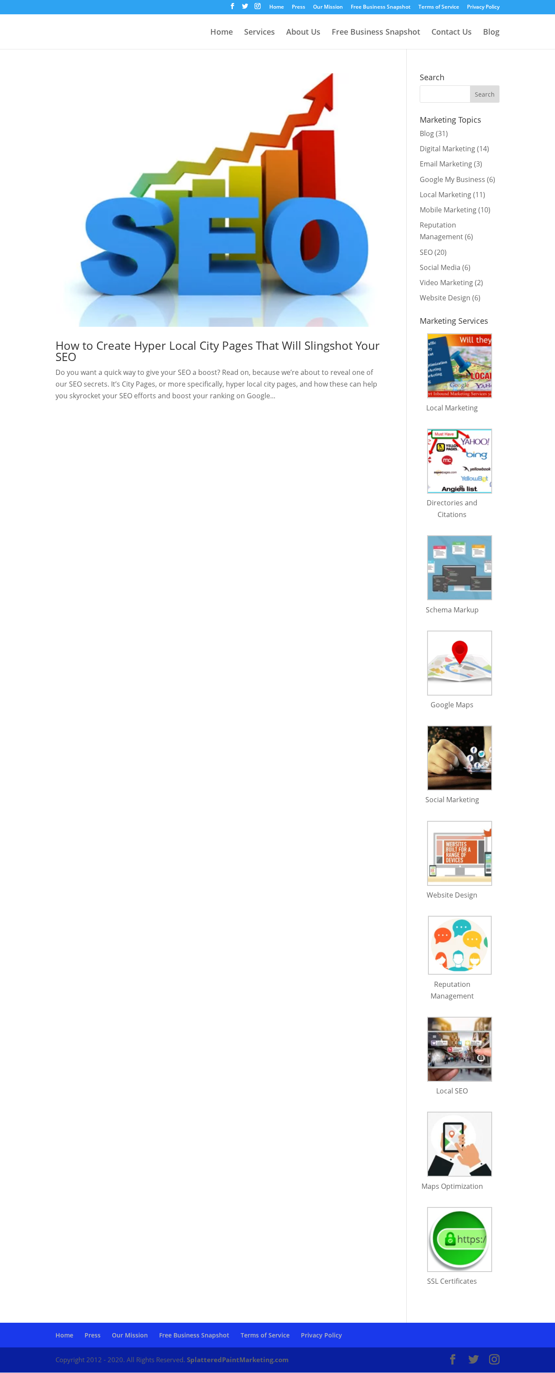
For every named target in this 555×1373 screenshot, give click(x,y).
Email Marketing (446, 164)
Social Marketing (452, 799)
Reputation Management (452, 990)
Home (276, 7)
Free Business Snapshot (381, 7)
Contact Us (451, 33)
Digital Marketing (447, 148)
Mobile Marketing (448, 210)
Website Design (445, 298)
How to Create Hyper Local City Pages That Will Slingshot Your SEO (218, 351)
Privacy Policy (483, 7)
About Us (303, 33)
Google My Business (452, 179)
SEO (426, 252)
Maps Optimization (452, 1186)
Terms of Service (438, 7)
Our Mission (328, 7)
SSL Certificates (452, 1281)
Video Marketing (446, 282)
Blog (491, 33)
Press (298, 7)
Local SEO (452, 1091)
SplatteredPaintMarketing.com (238, 1359)
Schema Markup (452, 610)
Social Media (440, 267)
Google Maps (452, 704)
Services (259, 33)
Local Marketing (445, 194)
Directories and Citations (452, 508)
